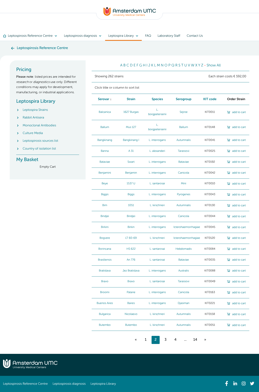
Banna (105, 151)
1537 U (131, 183)
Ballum (104, 127)
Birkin (130, 227)
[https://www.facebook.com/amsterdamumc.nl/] (226, 383)
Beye (105, 183)
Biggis (104, 194)
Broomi (104, 292)
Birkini (105, 227)
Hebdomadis (183, 249)
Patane (131, 292)
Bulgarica (105, 314)
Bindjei (105, 216)
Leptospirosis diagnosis (69, 384)
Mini (183, 183)
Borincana (104, 249)
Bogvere (105, 238)
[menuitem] (32, 36)
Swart (131, 162)
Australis (183, 270)
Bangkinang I (131, 140)
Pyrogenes (183, 194)
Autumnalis (183, 140)
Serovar (103, 99)
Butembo (105, 325)
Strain (131, 99)
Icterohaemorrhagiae (186, 227)
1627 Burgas (131, 112)
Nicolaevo (131, 314)
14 (195, 340)
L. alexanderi (157, 151)
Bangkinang (104, 140)
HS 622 (131, 249)
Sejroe (184, 112)
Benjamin (131, 173)
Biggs (131, 194)
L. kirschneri (157, 205)
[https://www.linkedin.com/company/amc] (235, 383)
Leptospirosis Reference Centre (25, 384)
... (185, 340)
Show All (214, 65)
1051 (131, 205)
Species (157, 99)
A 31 (131, 151)
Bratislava (105, 270)
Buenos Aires (105, 303)
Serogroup (183, 99)
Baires (131, 303)
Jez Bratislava (131, 270)
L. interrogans (157, 140)
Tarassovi (183, 151)
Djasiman (183, 303)
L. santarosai (157, 183)
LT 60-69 (131, 238)
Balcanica (105, 112)
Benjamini (105, 173)
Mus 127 (131, 127)
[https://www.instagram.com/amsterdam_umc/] (243, 383)
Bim (104, 205)
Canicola (183, 173)
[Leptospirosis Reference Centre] (129, 15)
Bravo (104, 281)
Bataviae (105, 162)
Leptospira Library (103, 384)
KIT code (210, 99)
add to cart (239, 112)
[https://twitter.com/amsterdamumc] (252, 383)
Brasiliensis (104, 260)
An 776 (131, 260)
